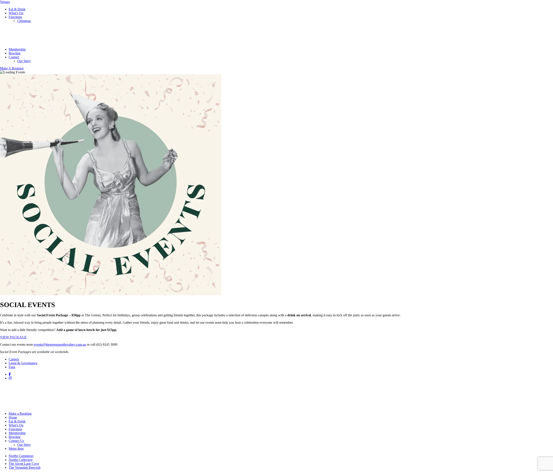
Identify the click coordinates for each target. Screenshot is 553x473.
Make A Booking (12, 68)
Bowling (15, 53)
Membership (17, 49)
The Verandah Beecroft (24, 467)
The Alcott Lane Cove (24, 463)
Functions (15, 17)
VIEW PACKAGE (13, 337)
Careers (14, 359)
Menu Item (16, 448)
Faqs (12, 367)
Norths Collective (21, 460)
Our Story (24, 61)
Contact (14, 57)
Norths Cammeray (21, 456)
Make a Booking (20, 413)
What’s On (16, 13)
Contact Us (16, 441)
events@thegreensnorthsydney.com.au (60, 344)
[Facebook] (10, 374)
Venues (5, 2)
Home (13, 417)
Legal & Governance (23, 363)
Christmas (24, 21)
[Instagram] (10, 378)
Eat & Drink (17, 9)
